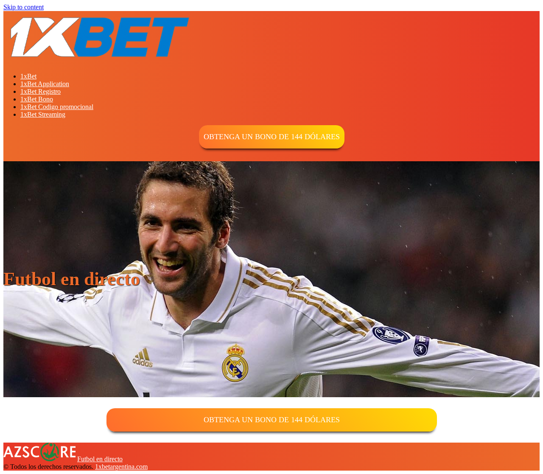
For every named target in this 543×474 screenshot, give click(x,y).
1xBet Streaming (42, 114)
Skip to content (23, 7)
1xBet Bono (36, 99)
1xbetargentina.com (121, 466)
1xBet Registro (40, 91)
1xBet (28, 76)
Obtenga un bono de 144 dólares (272, 136)
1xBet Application (44, 83)
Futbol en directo (100, 459)
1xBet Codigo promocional (56, 106)
